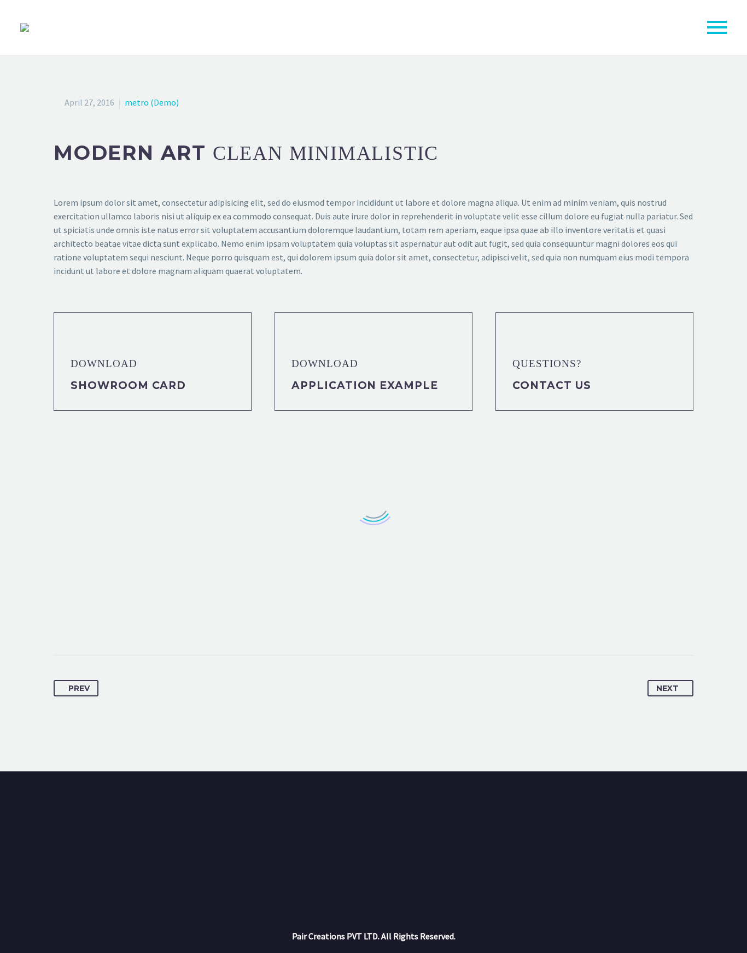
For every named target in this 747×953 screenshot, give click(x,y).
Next (667, 688)
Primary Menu (717, 27)
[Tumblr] (123, 620)
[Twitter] (83, 620)
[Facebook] (62, 620)
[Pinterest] (103, 620)
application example (364, 385)
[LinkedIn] (143, 620)
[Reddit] (164, 620)
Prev (79, 688)
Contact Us (551, 385)
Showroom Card (128, 385)
